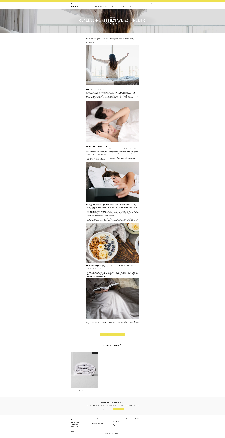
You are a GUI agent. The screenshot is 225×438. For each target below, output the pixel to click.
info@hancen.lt (95, 418)
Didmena (73, 429)
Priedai (128, 6)
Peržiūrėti (113, 348)
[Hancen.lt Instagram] (114, 425)
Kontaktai (99, 3)
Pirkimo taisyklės (74, 426)
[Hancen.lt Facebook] (116, 425)
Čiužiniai (112, 6)
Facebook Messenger (96, 422)
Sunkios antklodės (100, 6)
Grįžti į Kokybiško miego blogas (113, 334)
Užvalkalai (120, 6)
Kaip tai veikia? (82, 3)
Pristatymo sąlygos (75, 422)
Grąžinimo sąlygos (74, 424)
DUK (77, 3)
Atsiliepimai (88, 3)
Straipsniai (94, 3)
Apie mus (73, 3)
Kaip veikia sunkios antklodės (77, 420)
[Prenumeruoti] (130, 421)
